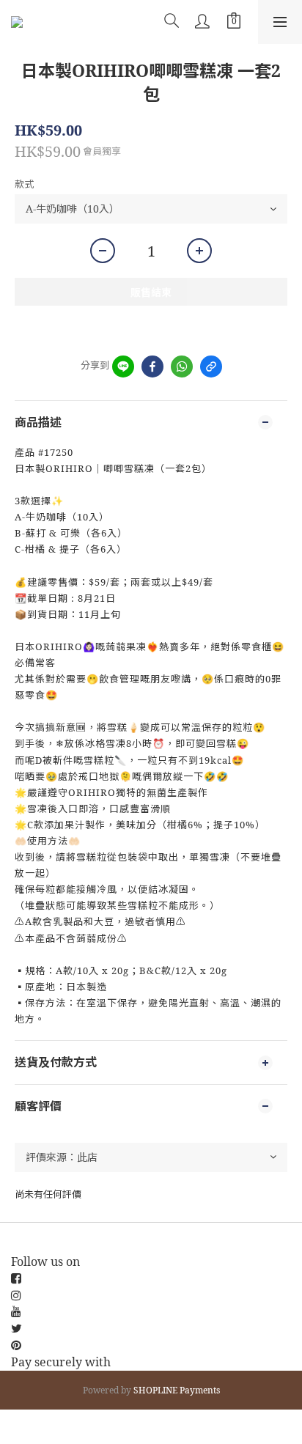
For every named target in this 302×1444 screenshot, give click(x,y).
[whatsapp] (182, 366)
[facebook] (152, 366)
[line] (123, 366)
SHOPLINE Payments (176, 1390)
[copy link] (211, 366)
